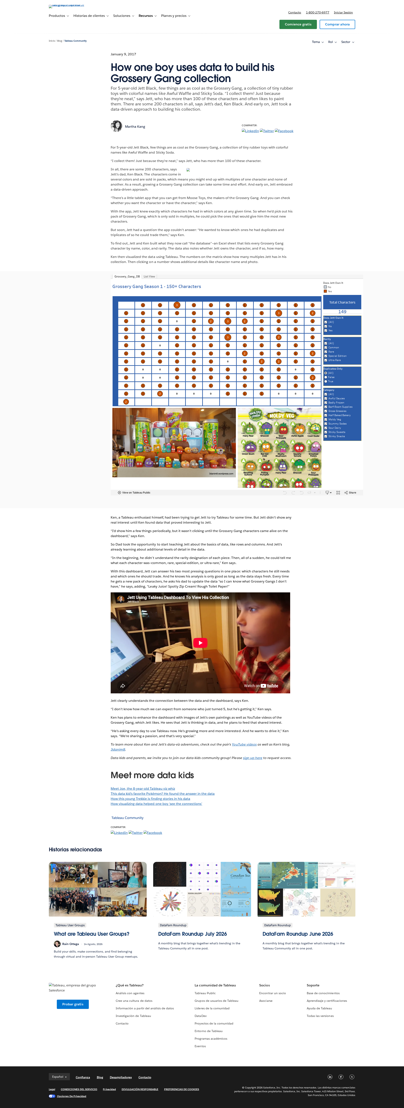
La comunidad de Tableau (215, 985)
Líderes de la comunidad (212, 1008)
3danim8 (118, 749)
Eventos (200, 1046)
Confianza (83, 1077)
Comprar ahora (337, 24)
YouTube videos (244, 744)
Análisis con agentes (130, 993)
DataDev (200, 1016)
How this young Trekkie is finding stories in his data (150, 798)
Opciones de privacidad (71, 1096)
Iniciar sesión (343, 12)
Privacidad (109, 1089)
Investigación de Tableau (133, 1016)
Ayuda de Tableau (319, 1008)
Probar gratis (72, 1004)
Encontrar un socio (272, 993)
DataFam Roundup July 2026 (192, 934)
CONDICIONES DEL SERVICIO (79, 1089)
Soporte (313, 985)
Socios (264, 985)
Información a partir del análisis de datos (145, 1008)
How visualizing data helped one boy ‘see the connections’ (156, 803)
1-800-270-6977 (317, 12)
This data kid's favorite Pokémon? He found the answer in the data (163, 793)
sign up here (252, 758)
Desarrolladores (121, 1077)
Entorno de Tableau (208, 1031)
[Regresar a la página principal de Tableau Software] (67, 5)
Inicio (52, 40)
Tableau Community (75, 40)
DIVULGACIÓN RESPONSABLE (140, 1089)
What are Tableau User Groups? (91, 934)
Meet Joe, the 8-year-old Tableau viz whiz (143, 788)
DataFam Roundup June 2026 (298, 934)
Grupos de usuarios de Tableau (216, 1001)
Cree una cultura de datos (134, 1001)
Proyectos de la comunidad (214, 1023)
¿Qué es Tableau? (130, 985)
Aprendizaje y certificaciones (327, 1001)
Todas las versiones (320, 1016)
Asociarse (265, 1001)
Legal (52, 1089)
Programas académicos (211, 1038)
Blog (59, 40)
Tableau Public (205, 993)
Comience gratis (298, 24)
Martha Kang (135, 127)
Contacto (294, 12)
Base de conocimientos (323, 993)
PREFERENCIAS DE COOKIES (181, 1089)
